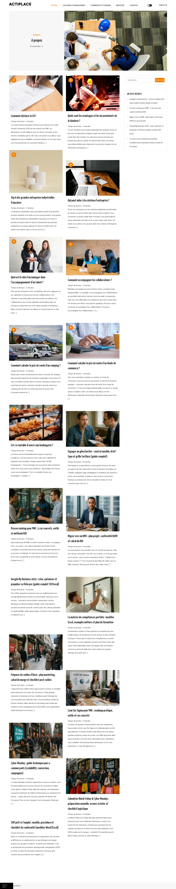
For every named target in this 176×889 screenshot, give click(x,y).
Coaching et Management (74, 5)
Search (162, 5)
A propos (134, 5)
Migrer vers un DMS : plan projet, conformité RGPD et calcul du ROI (146, 119)
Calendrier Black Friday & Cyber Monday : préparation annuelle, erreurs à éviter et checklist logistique (88, 803)
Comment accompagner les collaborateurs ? (90, 280)
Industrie (120, 5)
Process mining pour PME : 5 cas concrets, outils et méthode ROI (145, 110)
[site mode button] (149, 5)
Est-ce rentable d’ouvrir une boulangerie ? (32, 445)
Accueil (54, 5)
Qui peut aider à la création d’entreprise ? (88, 200)
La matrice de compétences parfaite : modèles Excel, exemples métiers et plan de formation (146, 142)
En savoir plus (35, 46)
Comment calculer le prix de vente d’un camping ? (36, 365)
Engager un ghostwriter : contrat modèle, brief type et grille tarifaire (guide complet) (147, 101)
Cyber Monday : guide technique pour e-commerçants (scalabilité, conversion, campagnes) (31, 768)
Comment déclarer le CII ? (23, 116)
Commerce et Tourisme (101, 5)
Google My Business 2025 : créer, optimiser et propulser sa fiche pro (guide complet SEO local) (147, 130)
